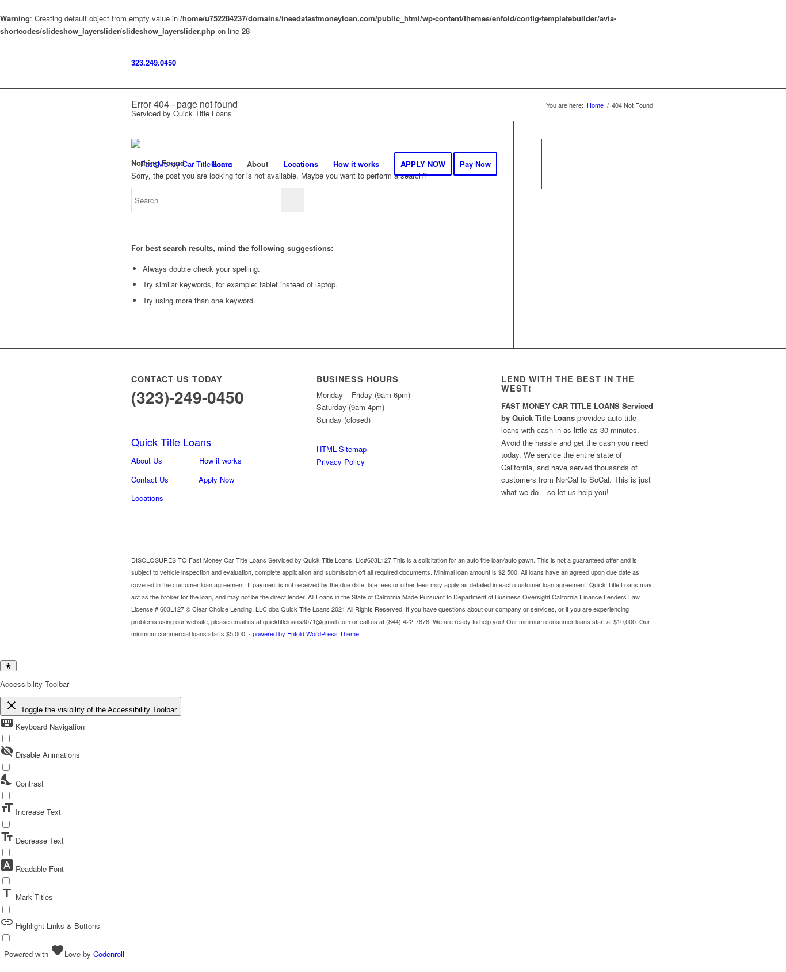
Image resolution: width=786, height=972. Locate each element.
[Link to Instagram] (577, 163)
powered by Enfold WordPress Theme (306, 633)
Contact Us (150, 479)
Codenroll (108, 953)
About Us (146, 460)
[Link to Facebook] (559, 163)
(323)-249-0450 (187, 397)
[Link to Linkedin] (629, 163)
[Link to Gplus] (594, 163)
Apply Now (216, 479)
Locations (147, 497)
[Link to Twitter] (611, 163)
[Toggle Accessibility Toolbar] (8, 665)
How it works (220, 460)
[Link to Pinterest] (646, 163)
